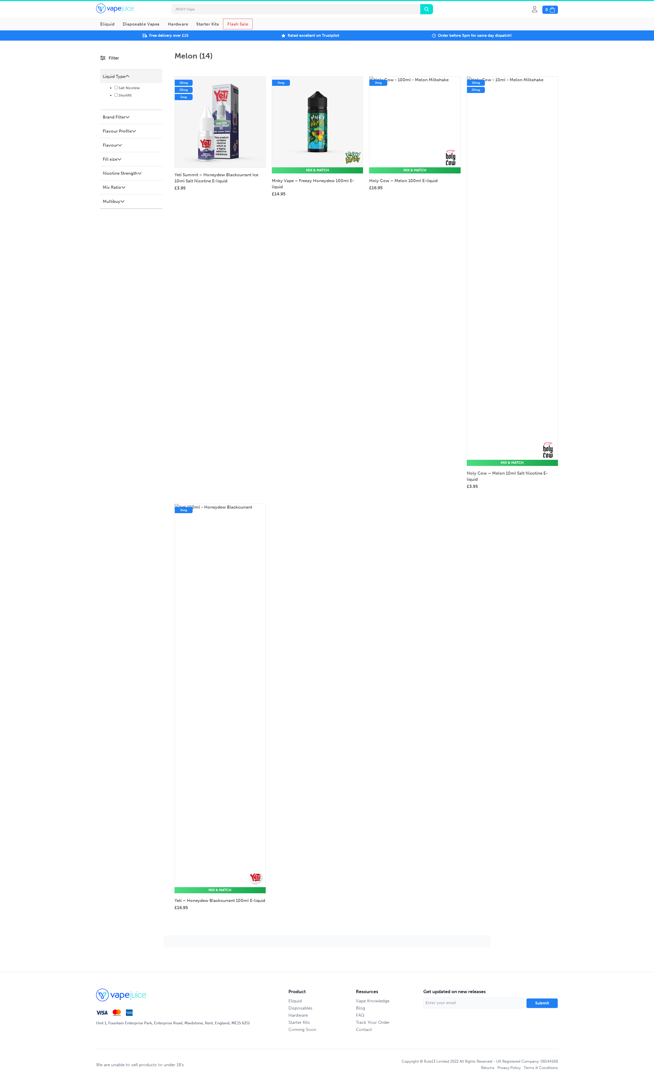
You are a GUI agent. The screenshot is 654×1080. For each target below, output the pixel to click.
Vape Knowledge (372, 1000)
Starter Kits (207, 24)
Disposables (300, 1008)
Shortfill (125, 95)
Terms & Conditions (541, 1067)
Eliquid (107, 24)
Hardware (178, 24)
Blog (360, 1008)
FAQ (360, 1015)
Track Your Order (373, 1022)
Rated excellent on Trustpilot (313, 35)
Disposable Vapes (141, 24)
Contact (364, 1029)
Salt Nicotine (129, 88)
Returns (487, 1067)
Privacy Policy (509, 1067)
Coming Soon (302, 1029)
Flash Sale (237, 24)
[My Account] (537, 9)
